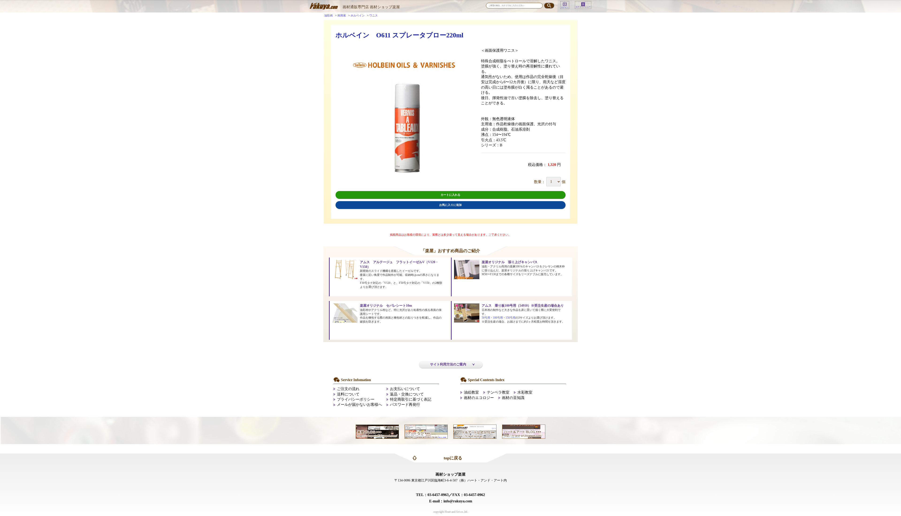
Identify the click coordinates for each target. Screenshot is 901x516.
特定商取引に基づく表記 (410, 399)
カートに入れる (450, 194)
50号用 (486, 317)
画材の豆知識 (513, 398)
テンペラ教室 (498, 392)
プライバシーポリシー (355, 399)
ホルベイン (358, 15)
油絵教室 (471, 392)
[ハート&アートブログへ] (523, 431)
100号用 (498, 317)
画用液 (341, 15)
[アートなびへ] (426, 431)
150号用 (510, 317)
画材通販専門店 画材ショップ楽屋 (371, 7)
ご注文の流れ (348, 389)
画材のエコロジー (479, 398)
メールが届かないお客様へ (359, 405)
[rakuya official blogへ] (377, 431)
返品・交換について (407, 394)
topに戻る (453, 458)
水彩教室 (524, 392)
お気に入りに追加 (450, 205)
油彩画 (328, 15)
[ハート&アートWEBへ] (474, 431)
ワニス (373, 15)
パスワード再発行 (405, 405)
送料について (348, 394)
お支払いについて (405, 389)
